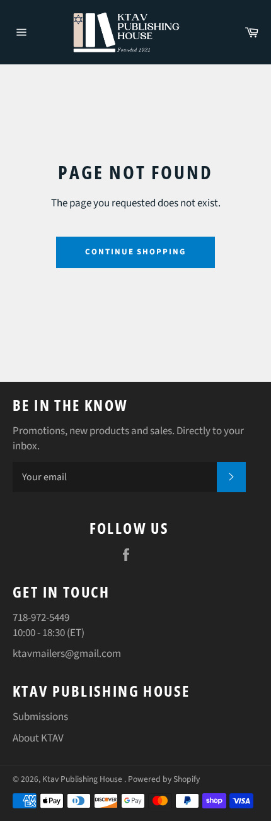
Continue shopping (135, 251)
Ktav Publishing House (83, 779)
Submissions (40, 716)
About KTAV (38, 738)
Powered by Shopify (164, 779)
